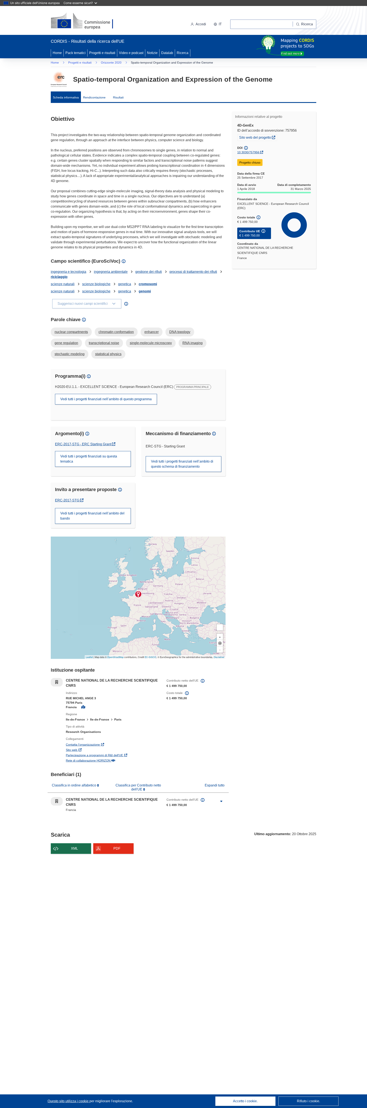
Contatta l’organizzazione (103, 744)
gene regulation (66, 343)
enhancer (151, 332)
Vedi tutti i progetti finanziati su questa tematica (88, 458)
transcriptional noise (104, 343)
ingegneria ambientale (111, 271)
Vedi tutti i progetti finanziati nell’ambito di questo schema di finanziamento (182, 464)
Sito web (92, 750)
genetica (124, 284)
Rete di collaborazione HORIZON (108, 760)
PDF (116, 848)
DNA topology (179, 332)
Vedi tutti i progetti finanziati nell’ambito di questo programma (106, 399)
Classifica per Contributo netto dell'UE (138, 787)
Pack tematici (75, 53)
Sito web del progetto (258, 137)
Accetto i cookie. (245, 1101)
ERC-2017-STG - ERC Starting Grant (83, 444)
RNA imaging (192, 343)
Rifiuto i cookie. (308, 1101)
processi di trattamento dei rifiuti (193, 271)
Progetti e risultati (102, 53)
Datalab (167, 53)
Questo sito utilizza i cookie (68, 1101)
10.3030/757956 (248, 152)
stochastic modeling (70, 354)
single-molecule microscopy (151, 343)
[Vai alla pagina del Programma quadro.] (59, 79)
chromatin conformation (116, 332)
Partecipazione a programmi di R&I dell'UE (113, 755)
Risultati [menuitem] (118, 97)
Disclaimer (219, 657)
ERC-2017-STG (69, 500)
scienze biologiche (96, 284)
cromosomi (148, 284)
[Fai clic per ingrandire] (221, 801)
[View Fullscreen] (220, 627)
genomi (145, 291)
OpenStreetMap (115, 657)
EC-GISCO (150, 657)
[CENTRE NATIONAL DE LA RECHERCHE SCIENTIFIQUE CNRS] (138, 594)
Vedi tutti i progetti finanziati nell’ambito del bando (92, 515)
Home (57, 53)
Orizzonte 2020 (111, 62)
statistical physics (108, 354)
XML (74, 848)
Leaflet (89, 657)
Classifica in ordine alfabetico (74, 785)
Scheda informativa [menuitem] (66, 97)
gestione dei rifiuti (148, 271)
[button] (217, 24)
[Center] (220, 643)
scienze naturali (63, 284)
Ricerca (182, 53)
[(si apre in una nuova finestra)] (85, 21)
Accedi (201, 24)
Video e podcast (131, 53)
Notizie (152, 53)
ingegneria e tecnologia (68, 271)
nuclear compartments (71, 332)
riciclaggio (59, 277)
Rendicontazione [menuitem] (94, 97)
